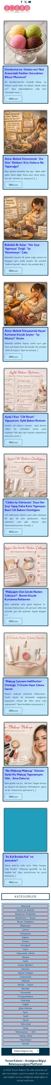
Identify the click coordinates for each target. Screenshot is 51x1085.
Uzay (25, 1028)
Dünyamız (25, 933)
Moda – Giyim (25, 984)
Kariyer (25, 969)
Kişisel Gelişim (25, 973)
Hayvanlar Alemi (25, 953)
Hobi (25, 961)
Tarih (25, 1016)
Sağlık (25, 1004)
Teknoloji (26, 1024)
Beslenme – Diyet (25, 918)
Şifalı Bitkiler (25, 1008)
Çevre (25, 929)
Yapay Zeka (25, 1036)
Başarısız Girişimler (25, 914)
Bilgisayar (25, 925)
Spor (25, 1012)
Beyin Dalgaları (25, 921)
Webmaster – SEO (25, 1032)
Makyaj (25, 980)
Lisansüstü (25, 977)
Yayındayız (25, 1039)
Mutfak (25, 988)
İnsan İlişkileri (25, 965)
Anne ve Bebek (25, 910)
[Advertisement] (25, 43)
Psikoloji (25, 1000)
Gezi (25, 949)
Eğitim (25, 937)
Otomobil (25, 992)
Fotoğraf (25, 945)
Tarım (26, 1020)
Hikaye (25, 957)
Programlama (25, 996)
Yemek (25, 1043)
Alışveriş (25, 906)
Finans (25, 941)
